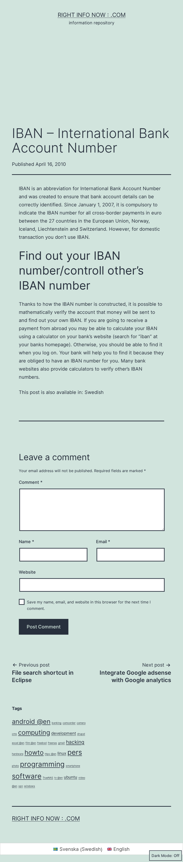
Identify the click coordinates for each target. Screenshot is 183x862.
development (63, 733)
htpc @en (50, 753)
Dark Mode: (162, 855)
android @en (31, 721)
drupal (81, 733)
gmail (61, 743)
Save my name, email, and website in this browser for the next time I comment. (89, 605)
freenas (52, 743)
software (26, 776)
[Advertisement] (91, 83)
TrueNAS (48, 777)
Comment (30, 482)
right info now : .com (92, 14)
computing (34, 732)
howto (34, 752)
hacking (75, 742)
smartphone (73, 765)
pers (74, 752)
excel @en (18, 743)
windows (29, 786)
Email (103, 541)
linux (61, 753)
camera (81, 722)
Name (26, 541)
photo (15, 765)
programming (42, 764)
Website (27, 572)
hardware (17, 753)
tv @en (58, 777)
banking (56, 722)
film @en (30, 743)
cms (14, 733)
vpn (20, 786)
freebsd (42, 743)
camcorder (69, 722)
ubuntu (70, 777)
